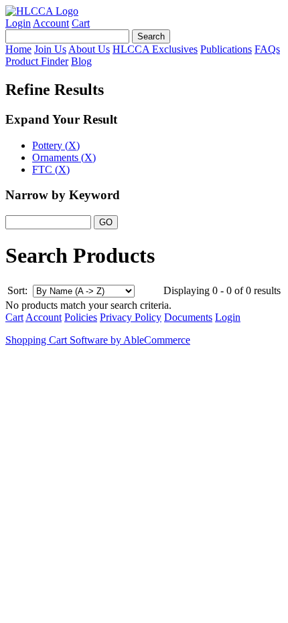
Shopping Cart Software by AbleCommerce (97, 340)
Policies (80, 317)
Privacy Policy (130, 317)
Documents (188, 317)
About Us (89, 49)
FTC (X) (51, 169)
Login (18, 23)
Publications (226, 49)
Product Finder (36, 61)
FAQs (267, 49)
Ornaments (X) (64, 157)
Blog (81, 61)
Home (18, 49)
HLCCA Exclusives (155, 49)
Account (51, 23)
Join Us (50, 49)
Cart (81, 23)
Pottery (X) (56, 145)
